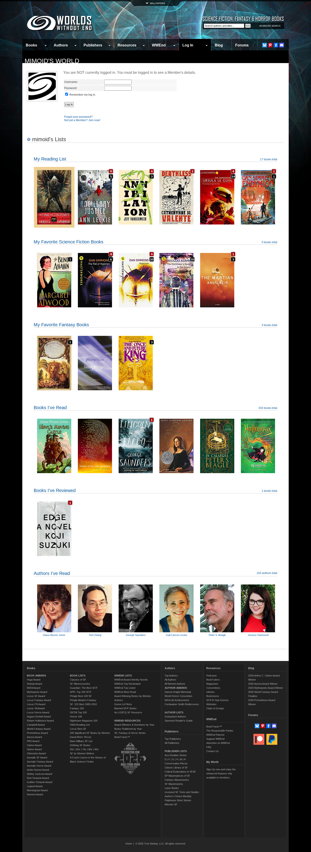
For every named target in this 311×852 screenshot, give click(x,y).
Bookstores (212, 696)
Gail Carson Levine (176, 635)
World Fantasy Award (39, 728)
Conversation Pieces (176, 763)
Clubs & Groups (215, 708)
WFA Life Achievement (177, 700)
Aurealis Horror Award (39, 765)
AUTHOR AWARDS (176, 687)
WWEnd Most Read (125, 692)
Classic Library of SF (176, 767)
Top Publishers (173, 738)
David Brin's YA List (80, 737)
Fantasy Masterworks (177, 779)
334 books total (267, 408)
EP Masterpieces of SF (177, 775)
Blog (219, 45)
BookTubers (213, 679)
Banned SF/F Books (125, 708)
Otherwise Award (36, 753)
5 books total (269, 242)
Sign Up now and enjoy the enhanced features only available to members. (221, 773)
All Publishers (172, 743)
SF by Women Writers (82, 753)
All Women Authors (175, 683)
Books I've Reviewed (55, 490)
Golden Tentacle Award (39, 782)
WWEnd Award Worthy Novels (131, 679)
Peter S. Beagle (217, 635)
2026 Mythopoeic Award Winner (265, 687)
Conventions (213, 687)
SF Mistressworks (80, 683)
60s (78, 749)
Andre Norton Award (38, 769)
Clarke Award (34, 745)
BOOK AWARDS (36, 675)
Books (31, 45)
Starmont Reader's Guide (179, 720)
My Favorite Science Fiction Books (68, 241)
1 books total (269, 490)
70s (84, 749)
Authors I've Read (52, 573)
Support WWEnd (215, 738)
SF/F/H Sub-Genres (217, 700)
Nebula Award (34, 683)
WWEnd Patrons (215, 734)
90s (96, 749)
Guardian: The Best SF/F (84, 687)
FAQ (208, 747)
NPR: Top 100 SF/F (81, 692)
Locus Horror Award (38, 712)
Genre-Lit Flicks (123, 704)
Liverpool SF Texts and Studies (182, 792)
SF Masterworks (174, 784)
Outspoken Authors (175, 716)
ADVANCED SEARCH (269, 26)
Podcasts (211, 675)
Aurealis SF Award (37, 757)
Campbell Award (36, 724)
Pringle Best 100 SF (81, 696)
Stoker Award (34, 749)
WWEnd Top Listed (124, 687)
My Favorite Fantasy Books (61, 324)
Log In (187, 45)
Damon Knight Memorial (178, 692)
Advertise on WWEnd (218, 743)
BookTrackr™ (122, 737)
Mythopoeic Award (37, 692)
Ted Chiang (95, 635)
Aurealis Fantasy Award (40, 761)
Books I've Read (50, 407)
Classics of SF (78, 679)
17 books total (268, 159)
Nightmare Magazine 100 (83, 720)
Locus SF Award (36, 696)
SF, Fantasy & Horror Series (130, 733)
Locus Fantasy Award (39, 700)
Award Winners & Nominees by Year (134, 724)
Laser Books (172, 788)
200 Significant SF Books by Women (90, 733)
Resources (126, 45)
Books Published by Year (128, 728)
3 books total (269, 325)
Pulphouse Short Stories (178, 800)
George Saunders (136, 635)
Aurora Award (34, 737)
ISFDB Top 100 (78, 712)
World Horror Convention (178, 696)
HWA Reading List (80, 724)
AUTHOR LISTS (174, 712)
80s (90, 749)
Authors (61, 45)
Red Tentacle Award (38, 778)
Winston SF (171, 804)
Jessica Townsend (258, 635)
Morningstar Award (37, 790)
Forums (242, 45)
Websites (211, 704)
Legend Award (35, 786)
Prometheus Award (37, 733)
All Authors (170, 679)
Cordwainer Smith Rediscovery (182, 704)
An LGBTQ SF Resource (128, 712)
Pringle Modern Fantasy (83, 700)
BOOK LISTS (77, 675)
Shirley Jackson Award (39, 774)
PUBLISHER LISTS (176, 751)
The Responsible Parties (219, 730)
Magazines (212, 683)
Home (128, 843)
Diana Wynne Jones (54, 635)
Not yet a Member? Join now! (82, 120)
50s (72, 749)
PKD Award (33, 741)
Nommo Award (35, 794)
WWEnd (159, 45)
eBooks (210, 692)
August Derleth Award (39, 716)
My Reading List (50, 158)
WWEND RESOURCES (127, 720)
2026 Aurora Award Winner (263, 683)
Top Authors (171, 675)
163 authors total (267, 573)
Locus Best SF (78, 728)
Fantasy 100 (77, 708)
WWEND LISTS (123, 675)
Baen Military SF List (81, 741)
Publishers (93, 45)
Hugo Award (33, 679)
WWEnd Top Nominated (127, 683)
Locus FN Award (36, 704)
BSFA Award (33, 687)
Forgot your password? (78, 116)
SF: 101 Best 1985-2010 (83, 704)
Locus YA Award (36, 708)
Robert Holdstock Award (40, 720)
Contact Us (212, 751)
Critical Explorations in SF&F (180, 771)
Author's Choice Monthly (178, 796)
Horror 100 (76, 716)
